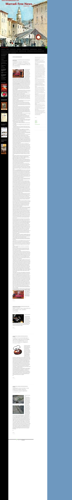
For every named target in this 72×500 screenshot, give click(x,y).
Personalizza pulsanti (37, 124)
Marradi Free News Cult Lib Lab (4, 63)
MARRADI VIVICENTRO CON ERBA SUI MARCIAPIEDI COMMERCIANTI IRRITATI (21, 389)
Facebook (36, 121)
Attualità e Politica (15, 306)
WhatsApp (36, 122)
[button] (18, 73)
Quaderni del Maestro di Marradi (4, 72)
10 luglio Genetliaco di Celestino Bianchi (3, 78)
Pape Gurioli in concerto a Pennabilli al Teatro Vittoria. (21, 310)
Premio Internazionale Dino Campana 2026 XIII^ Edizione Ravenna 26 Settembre (3, 70)
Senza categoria (15, 60)
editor (19, 67)
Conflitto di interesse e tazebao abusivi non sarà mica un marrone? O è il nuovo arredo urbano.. (21, 340)
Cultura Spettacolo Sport (24, 306)
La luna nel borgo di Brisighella (3, 65)
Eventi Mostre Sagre (23, 386)
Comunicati (19, 306)
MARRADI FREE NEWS (4, 47)
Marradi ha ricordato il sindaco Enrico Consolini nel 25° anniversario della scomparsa (21, 64)
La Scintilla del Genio (3, 79)
